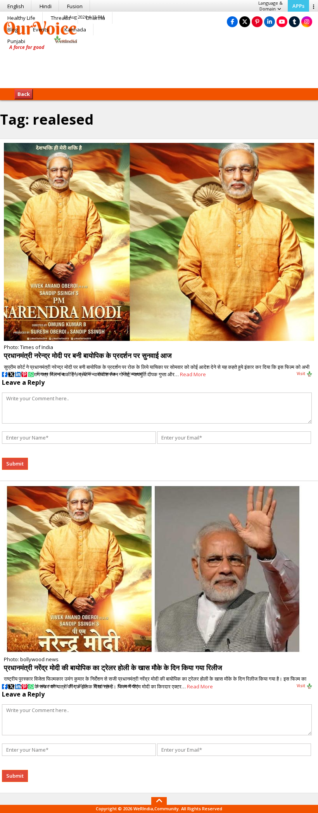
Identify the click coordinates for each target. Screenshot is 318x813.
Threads (61, 17)
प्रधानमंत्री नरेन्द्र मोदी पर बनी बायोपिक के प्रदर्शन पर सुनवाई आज (88, 355)
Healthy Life (21, 17)
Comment (132, 373)
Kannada (75, 29)
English (15, 6)
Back (23, 93)
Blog (12, 29)
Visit (301, 373)
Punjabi (16, 41)
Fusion (75, 6)
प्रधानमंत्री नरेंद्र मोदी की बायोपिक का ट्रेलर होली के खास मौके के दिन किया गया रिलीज (113, 667)
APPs (298, 5)
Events (41, 29)
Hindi (46, 6)
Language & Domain (270, 6)
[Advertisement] (159, 64)
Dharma (95, 17)
